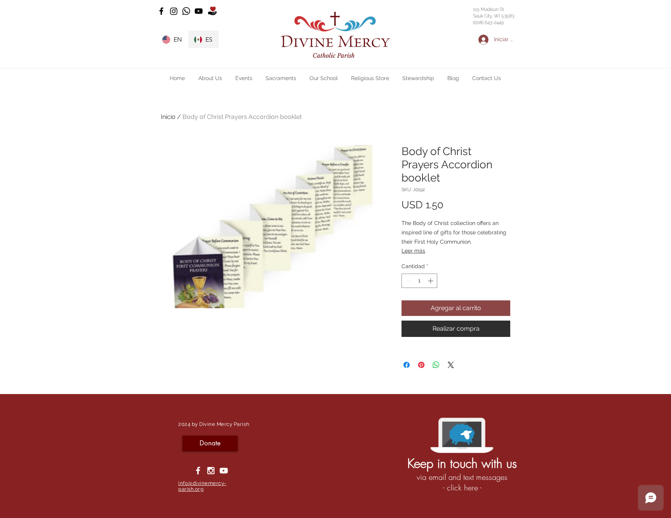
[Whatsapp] (186, 11)
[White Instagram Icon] (211, 471)
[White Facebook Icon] (198, 471)
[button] (210, 78)
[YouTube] (198, 11)
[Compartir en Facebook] (406, 365)
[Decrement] (407, 281)
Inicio (168, 116)
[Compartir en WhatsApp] (436, 365)
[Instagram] (174, 11)
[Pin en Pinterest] (421, 365)
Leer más (413, 251)
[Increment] (431, 281)
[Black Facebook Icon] (161, 11)
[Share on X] (450, 365)
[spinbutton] (419, 281)
